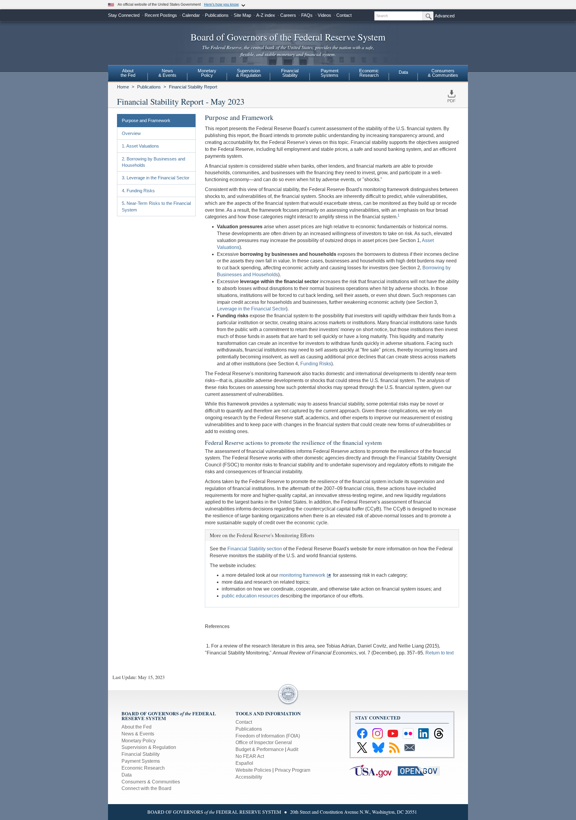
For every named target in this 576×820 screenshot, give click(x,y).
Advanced (444, 15)
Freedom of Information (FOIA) (268, 735)
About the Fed (137, 726)
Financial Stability (141, 754)
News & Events (138, 733)
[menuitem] (128, 73)
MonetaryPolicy (207, 73)
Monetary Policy (139, 740)
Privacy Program (292, 770)
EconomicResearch (369, 73)
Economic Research (143, 768)
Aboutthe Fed (128, 73)
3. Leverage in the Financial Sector (155, 177)
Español (244, 763)
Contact (344, 15)
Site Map (242, 15)
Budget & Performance (260, 749)
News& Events (167, 73)
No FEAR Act (250, 756)
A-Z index (265, 15)
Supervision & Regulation (149, 747)
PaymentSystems (329, 73)
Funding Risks (315, 363)
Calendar (191, 15)
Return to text (439, 652)
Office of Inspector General (264, 742)
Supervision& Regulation (248, 73)
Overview (131, 133)
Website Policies (253, 770)
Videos (324, 15)
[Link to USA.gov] (374, 770)
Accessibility (249, 777)
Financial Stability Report (193, 86)
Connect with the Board (146, 788)
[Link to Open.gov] (421, 770)
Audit (292, 749)
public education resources (250, 595)
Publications (217, 15)
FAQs (307, 15)
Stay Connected (124, 15)
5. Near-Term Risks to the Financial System (156, 206)
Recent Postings (161, 15)
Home (123, 86)
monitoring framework (302, 575)
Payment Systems (141, 761)
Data (403, 72)
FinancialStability (289, 73)
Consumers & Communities (443, 73)
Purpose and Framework (146, 120)
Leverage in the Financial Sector (251, 308)
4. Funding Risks (138, 190)
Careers (288, 15)
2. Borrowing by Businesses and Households (153, 162)
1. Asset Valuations (140, 145)
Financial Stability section (254, 548)
